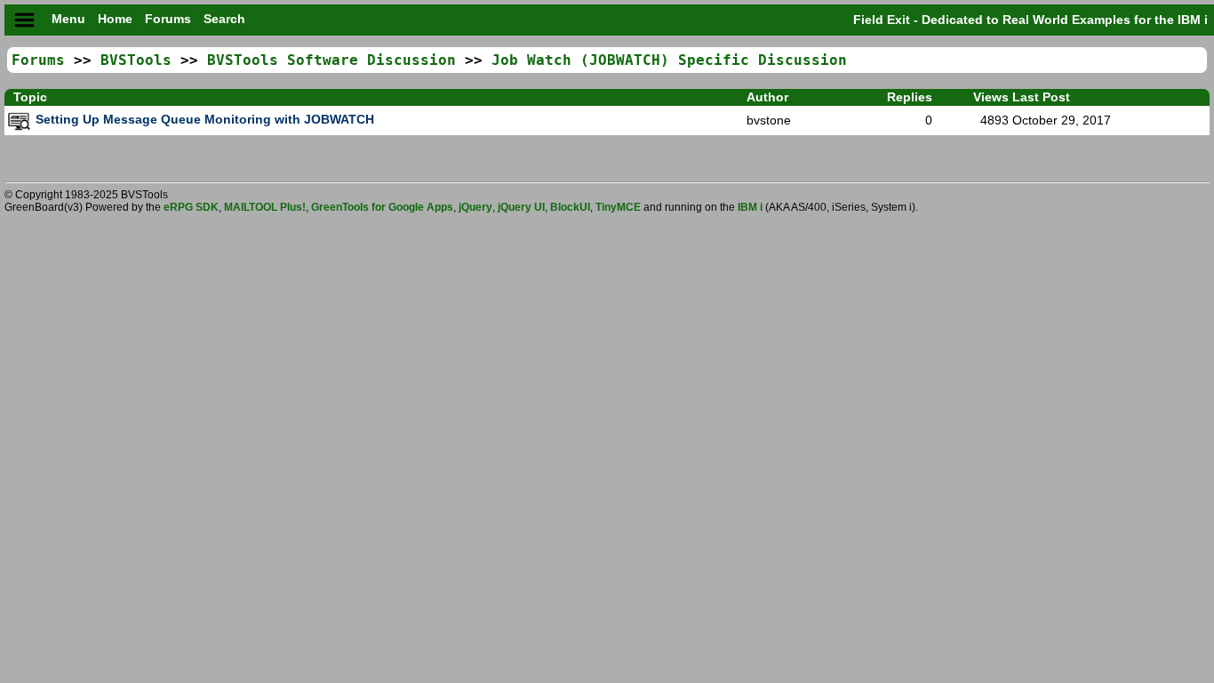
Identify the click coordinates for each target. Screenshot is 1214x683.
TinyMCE (618, 207)
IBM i (751, 207)
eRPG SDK (191, 207)
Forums (170, 19)
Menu (68, 19)
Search (224, 19)
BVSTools (136, 60)
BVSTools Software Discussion (331, 60)
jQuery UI (521, 207)
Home (117, 19)
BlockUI (570, 207)
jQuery (475, 207)
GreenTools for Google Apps (382, 207)
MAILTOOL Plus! (265, 207)
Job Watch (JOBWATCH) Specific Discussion (669, 60)
